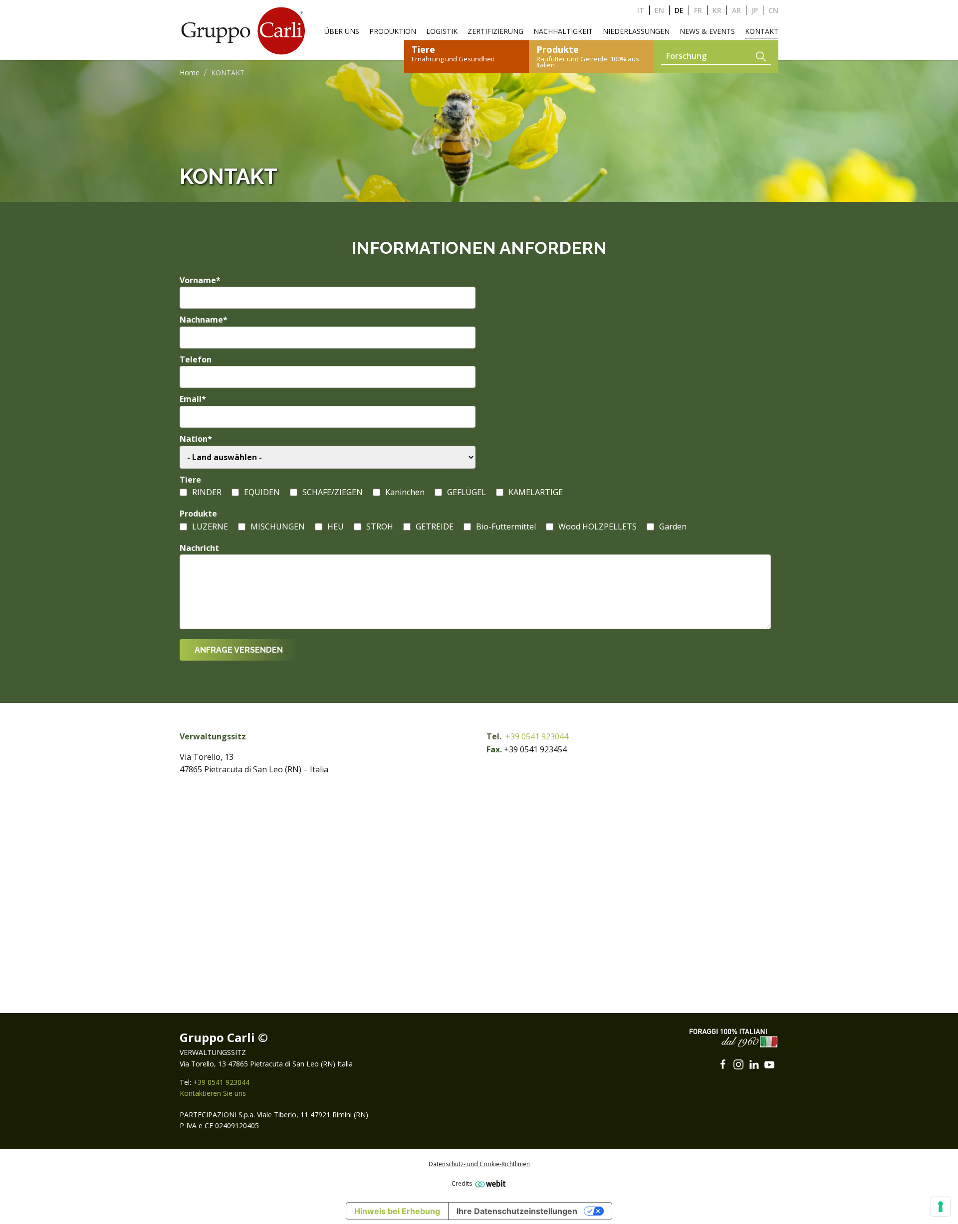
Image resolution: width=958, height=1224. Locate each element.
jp (754, 10)
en (659, 10)
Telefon (196, 359)
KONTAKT (761, 31)
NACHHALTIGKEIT (563, 31)
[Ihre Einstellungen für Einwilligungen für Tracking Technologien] (940, 1206)
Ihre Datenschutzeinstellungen (517, 1211)
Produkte (198, 513)
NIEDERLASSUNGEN (636, 31)
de (679, 10)
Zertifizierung (495, 31)
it (640, 10)
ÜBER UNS (341, 31)
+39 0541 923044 (536, 736)
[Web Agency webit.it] (489, 1183)
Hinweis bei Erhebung (397, 1211)
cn (773, 10)
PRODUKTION (392, 31)
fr (698, 10)
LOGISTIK (442, 31)
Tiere (190, 479)
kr (717, 10)
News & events (707, 31)
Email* (193, 398)
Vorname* (200, 280)
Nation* (196, 438)
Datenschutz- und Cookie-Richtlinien (479, 1164)
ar (736, 10)
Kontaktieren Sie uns (213, 1093)
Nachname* (204, 319)
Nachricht (199, 547)
